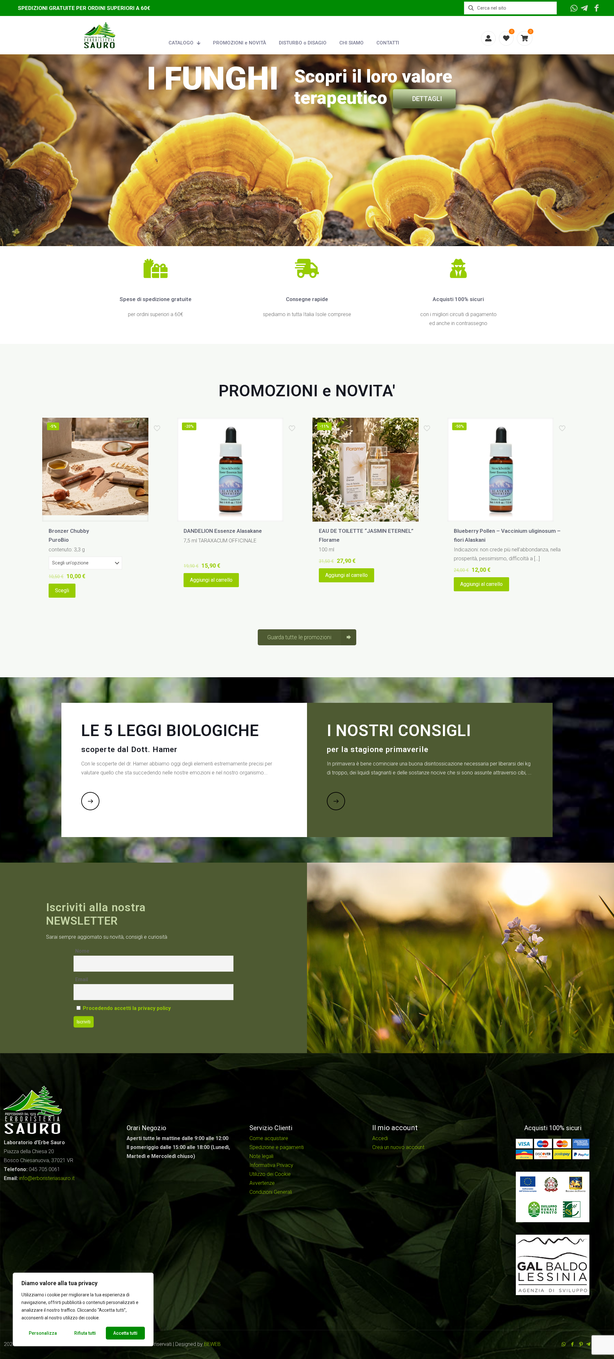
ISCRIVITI (190, 155)
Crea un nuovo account (398, 1147)
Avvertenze (262, 1183)
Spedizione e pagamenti (276, 1147)
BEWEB (212, 1344)
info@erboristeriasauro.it (47, 1178)
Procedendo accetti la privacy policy (127, 1008)
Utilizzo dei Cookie (270, 1174)
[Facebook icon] (572, 1344)
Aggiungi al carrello (211, 580)
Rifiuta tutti (85, 1333)
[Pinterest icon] (581, 1344)
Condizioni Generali (270, 1192)
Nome (82, 951)
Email (81, 979)
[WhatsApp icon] (563, 1344)
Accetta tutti (125, 1333)
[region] (83, 1309)
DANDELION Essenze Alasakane (223, 531)
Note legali (261, 1156)
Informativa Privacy (271, 1165)
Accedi (380, 1138)
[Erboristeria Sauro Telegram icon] (588, 1344)
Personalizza (43, 1333)
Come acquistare (268, 1138)
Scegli (62, 590)
